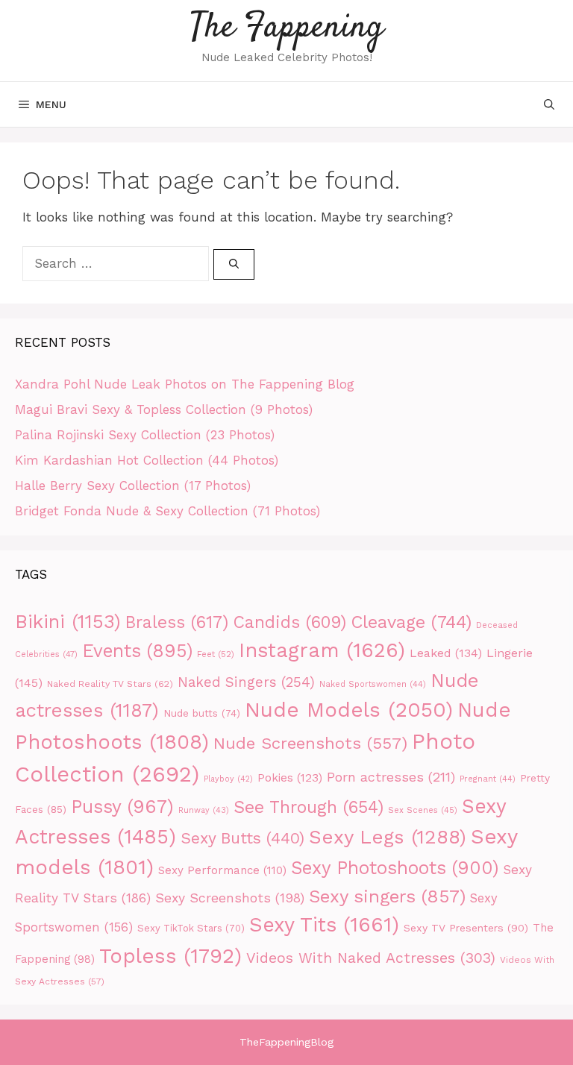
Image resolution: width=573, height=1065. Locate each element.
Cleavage (411, 622)
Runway (203, 810)
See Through (308, 807)
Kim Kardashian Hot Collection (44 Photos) (146, 460)
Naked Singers (246, 682)
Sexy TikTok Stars (191, 928)
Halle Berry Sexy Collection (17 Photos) (133, 485)
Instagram (322, 650)
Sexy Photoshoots (394, 868)
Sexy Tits (324, 925)
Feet (215, 654)
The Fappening (286, 28)
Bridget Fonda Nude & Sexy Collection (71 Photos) (167, 510)
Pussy (122, 806)
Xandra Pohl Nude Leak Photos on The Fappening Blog (184, 384)
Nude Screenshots (310, 743)
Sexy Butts (242, 838)
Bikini (68, 621)
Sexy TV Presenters (466, 928)
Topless (170, 955)
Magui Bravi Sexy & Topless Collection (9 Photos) (164, 409)
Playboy (228, 779)
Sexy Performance (222, 870)
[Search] (233, 264)
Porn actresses (391, 777)
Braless (176, 622)
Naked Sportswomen (372, 684)
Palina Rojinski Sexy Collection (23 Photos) (145, 434)
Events (137, 651)
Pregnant (488, 779)
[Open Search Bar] (549, 104)
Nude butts (201, 713)
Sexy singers (387, 896)
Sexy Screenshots (229, 897)
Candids (289, 622)
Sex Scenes (422, 810)
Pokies (289, 778)
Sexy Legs (387, 837)
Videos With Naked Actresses (370, 958)
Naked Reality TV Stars (110, 683)
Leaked (446, 653)
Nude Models (349, 709)
